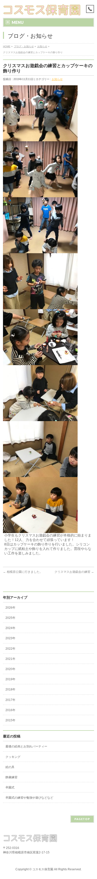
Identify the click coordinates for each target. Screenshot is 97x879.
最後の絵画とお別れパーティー (26, 746)
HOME (6, 46)
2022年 (10, 648)
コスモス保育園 (42, 869)
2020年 (10, 669)
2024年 (10, 628)
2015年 (10, 720)
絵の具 (9, 767)
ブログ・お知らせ (24, 46)
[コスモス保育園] (42, 9)
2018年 (10, 689)
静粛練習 (11, 777)
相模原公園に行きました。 (23, 572)
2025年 (10, 618)
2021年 (10, 659)
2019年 (10, 679)
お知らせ (42, 46)
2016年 (10, 710)
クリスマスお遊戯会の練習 (74, 572)
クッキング (12, 757)
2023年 (10, 638)
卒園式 (9, 787)
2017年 (10, 700)
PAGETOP (82, 819)
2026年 (10, 607)
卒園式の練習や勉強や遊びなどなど (29, 797)
